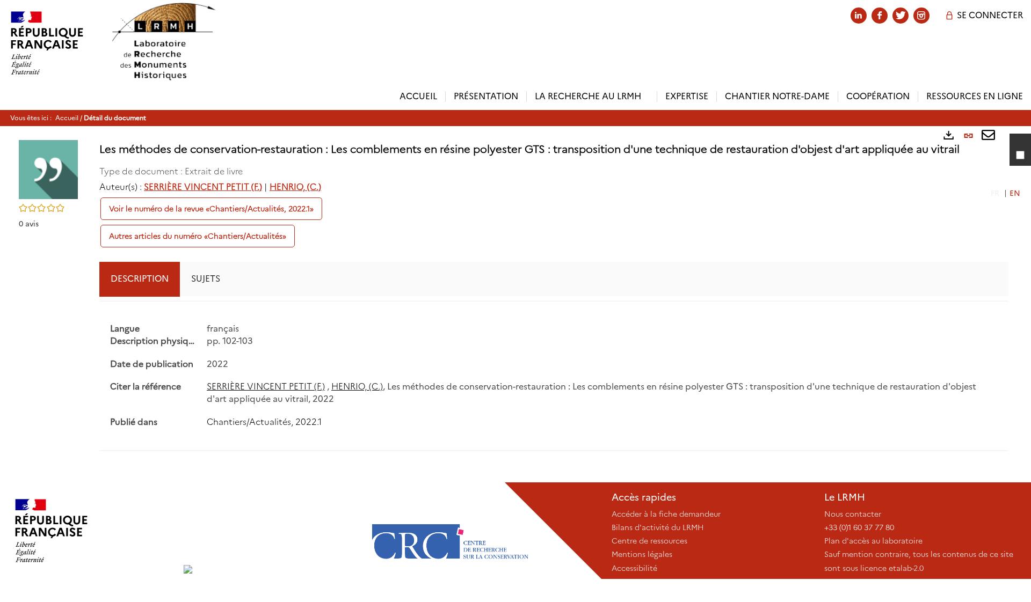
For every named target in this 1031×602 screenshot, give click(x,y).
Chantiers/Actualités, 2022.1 (264, 422)
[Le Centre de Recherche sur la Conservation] (450, 530)
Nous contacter (852, 514)
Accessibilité (634, 568)
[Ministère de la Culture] (91, 530)
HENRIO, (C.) (295, 187)
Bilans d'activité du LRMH (658, 527)
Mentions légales (642, 554)
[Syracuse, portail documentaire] (163, 41)
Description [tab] (140, 279)
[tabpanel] (554, 376)
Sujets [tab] (205, 279)
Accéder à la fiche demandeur (666, 514)
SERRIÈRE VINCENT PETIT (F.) (203, 187)
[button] (48, 169)
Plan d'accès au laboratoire (873, 541)
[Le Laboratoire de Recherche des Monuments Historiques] (271, 530)
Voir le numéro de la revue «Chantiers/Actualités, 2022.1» (211, 209)
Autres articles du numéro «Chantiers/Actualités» (197, 236)
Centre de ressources (649, 541)
